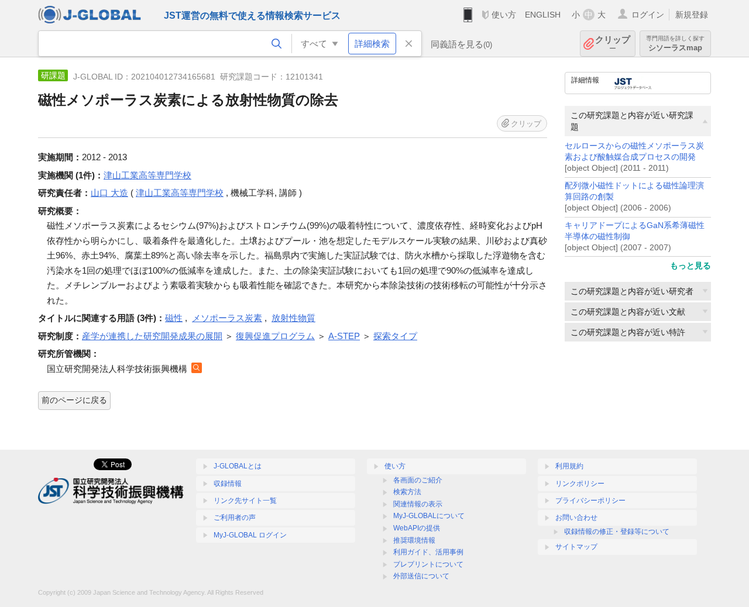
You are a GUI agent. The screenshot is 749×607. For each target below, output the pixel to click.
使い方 (504, 14)
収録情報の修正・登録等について (616, 531)
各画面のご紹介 (417, 480)
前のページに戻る (74, 400)
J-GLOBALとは (238, 466)
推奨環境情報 (414, 540)
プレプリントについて (428, 564)
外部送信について (421, 576)
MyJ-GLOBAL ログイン (250, 535)
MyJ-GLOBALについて (429, 516)
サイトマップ (576, 547)
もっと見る (690, 265)
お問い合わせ (576, 517)
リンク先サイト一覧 (245, 500)
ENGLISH (543, 14)
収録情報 (228, 484)
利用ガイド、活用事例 (428, 552)
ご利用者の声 (235, 517)
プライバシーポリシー (590, 500)
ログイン (647, 14)
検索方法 (407, 492)
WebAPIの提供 (416, 528)
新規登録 (691, 14)
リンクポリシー (579, 484)
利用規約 (569, 466)
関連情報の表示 (417, 504)
